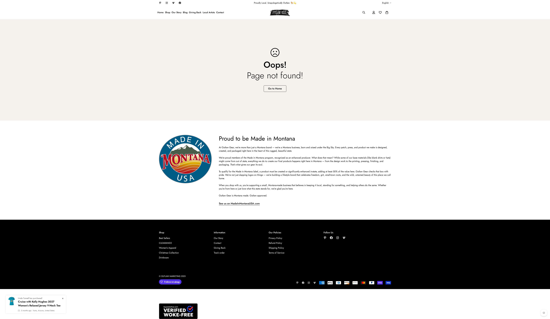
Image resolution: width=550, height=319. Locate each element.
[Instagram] (167, 3)
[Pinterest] (160, 3)
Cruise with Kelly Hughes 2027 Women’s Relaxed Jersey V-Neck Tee (39, 303)
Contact (220, 12)
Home (160, 12)
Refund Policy (275, 243)
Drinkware (164, 257)
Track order (219, 252)
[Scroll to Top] (544, 303)
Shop (167, 12)
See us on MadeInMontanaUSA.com (239, 203)
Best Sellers (164, 238)
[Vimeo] (173, 3)
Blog (185, 12)
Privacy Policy (275, 238)
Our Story (176, 12)
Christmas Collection (169, 252)
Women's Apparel (167, 247)
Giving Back (195, 12)
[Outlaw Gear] (280, 12)
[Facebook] (180, 3)
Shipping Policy (276, 247)
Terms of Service (276, 252)
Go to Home (275, 88)
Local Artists (209, 12)
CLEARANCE (165, 243)
